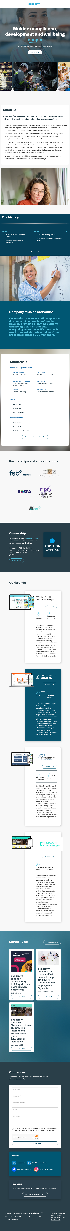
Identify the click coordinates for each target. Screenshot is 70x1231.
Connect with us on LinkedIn (35, 437)
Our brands (35, 52)
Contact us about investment (35, 1194)
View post (21, 997)
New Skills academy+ (24, 1169)
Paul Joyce (41, 373)
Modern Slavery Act (58, 1218)
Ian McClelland (18, 373)
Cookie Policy (56, 1220)
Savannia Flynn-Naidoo (21, 381)
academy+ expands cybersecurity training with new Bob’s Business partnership (20, 982)
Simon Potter (42, 390)
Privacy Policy (56, 1215)
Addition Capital (31, 539)
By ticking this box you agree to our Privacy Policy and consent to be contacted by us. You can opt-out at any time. (36, 1130)
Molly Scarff (17, 390)
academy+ (21, 1163)
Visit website (49, 606)
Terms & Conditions (58, 1213)
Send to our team (35, 1143)
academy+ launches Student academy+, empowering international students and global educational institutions (22, 1030)
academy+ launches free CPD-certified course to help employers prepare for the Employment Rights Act (46, 978)
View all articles (52, 942)
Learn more (16, 561)
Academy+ (35, 4)
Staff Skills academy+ (40, 1163)
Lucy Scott (41, 381)
